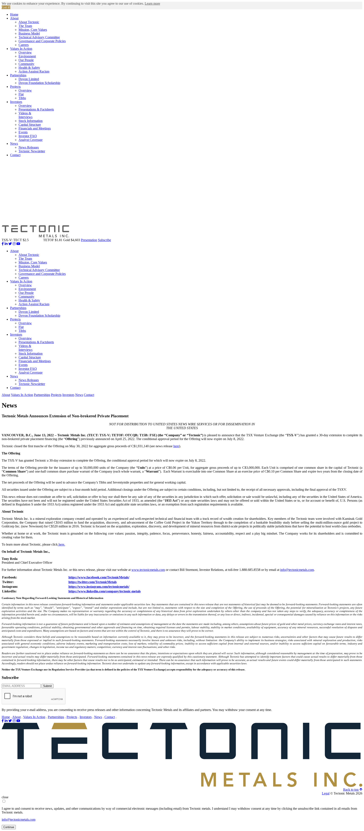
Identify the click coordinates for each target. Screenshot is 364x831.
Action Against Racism (34, 71)
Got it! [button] (6, 7)
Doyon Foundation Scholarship (39, 83)
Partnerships (18, 75)
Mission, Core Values (33, 29)
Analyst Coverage (31, 140)
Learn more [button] (152, 3)
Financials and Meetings (35, 128)
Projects (15, 86)
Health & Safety (29, 67)
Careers (24, 45)
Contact (15, 155)
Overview (25, 52)
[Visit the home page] (182, 786)
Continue (8, 827)
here (176, 446)
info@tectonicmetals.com (297, 570)
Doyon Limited (29, 79)
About (14, 18)
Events (23, 132)
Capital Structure (30, 124)
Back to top (351, 789)
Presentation (89, 240)
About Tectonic (29, 22)
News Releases (29, 147)
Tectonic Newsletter (32, 151)
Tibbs (22, 98)
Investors (16, 102)
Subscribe (104, 240)
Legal (325, 793)
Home (14, 14)
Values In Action (21, 48)
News (14, 143)
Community (26, 64)
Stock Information (31, 121)
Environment (27, 56)
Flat (21, 94)
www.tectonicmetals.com (148, 570)
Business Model (29, 33)
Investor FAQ (28, 136)
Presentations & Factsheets (36, 109)
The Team (25, 26)
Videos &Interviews (25, 115)
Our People (26, 60)
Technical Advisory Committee (39, 37)
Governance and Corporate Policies (42, 41)
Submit (47, 686)
